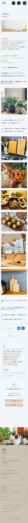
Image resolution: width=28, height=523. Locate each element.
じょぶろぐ (13, 42)
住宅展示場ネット (5, 511)
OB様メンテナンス (14, 414)
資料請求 (14, 405)
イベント (15, 46)
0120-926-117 (15, 393)
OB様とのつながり (14, 44)
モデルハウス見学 (14, 409)
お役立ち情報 (21, 46)
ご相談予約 (14, 400)
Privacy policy (13, 517)
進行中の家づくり (20, 42)
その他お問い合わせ (14, 422)
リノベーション (5, 44)
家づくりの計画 (5, 42)
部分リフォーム (14, 418)
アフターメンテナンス (6, 46)
